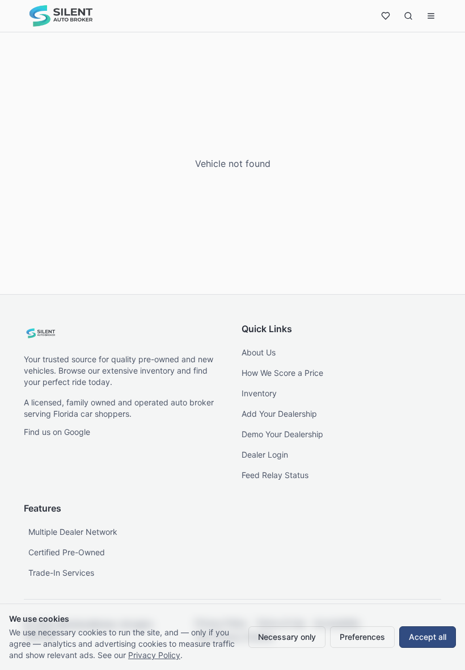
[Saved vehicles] (385, 16)
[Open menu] (431, 16)
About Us (259, 352)
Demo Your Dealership (282, 434)
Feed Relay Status (275, 475)
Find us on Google (57, 432)
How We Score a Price (282, 373)
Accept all (427, 637)
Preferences (362, 637)
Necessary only (287, 637)
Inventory (259, 393)
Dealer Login (265, 454)
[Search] (408, 16)
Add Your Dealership (279, 413)
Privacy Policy (154, 655)
